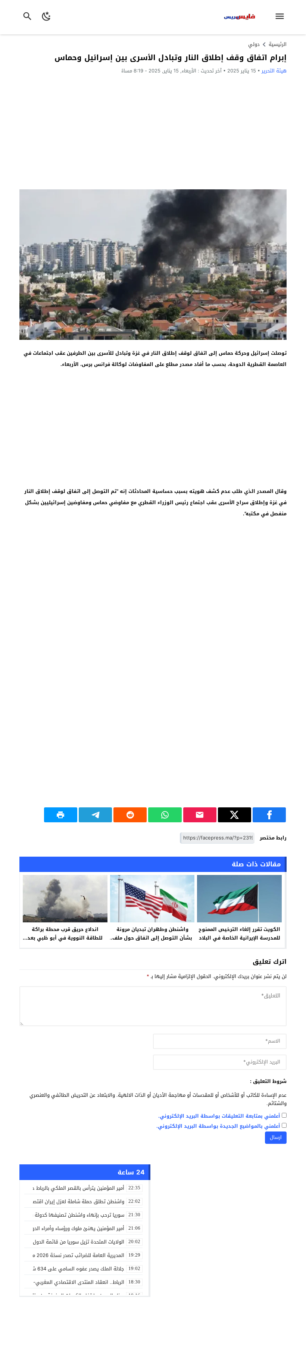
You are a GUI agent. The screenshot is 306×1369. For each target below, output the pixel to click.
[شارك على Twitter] (234, 814)
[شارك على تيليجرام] (95, 814)
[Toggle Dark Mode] (46, 17)
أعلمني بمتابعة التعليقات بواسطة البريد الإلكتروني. (219, 1116)
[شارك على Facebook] (269, 814)
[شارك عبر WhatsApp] (164, 814)
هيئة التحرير (274, 70)
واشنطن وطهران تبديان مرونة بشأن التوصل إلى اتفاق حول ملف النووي (152, 938)
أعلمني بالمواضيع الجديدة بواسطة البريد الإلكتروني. (218, 1126)
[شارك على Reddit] (130, 814)
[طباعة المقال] (60, 814)
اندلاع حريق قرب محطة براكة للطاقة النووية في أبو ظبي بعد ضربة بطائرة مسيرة (65, 938)
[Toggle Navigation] (281, 17)
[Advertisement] (153, 131)
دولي (254, 44)
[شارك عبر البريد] (200, 814)
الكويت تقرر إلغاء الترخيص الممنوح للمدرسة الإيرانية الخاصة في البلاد (239, 934)
